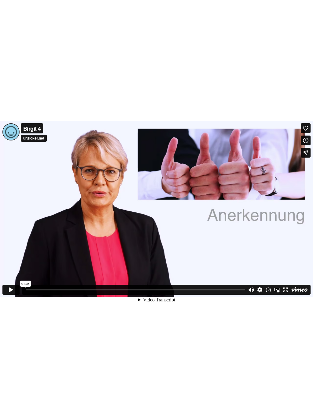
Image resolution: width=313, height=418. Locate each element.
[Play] (11, 290)
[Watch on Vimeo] (299, 289)
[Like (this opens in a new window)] (306, 128)
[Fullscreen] (285, 289)
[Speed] (268, 289)
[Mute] (251, 289)
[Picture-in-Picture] (277, 289)
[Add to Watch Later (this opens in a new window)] (306, 140)
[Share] (306, 153)
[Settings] (259, 289)
